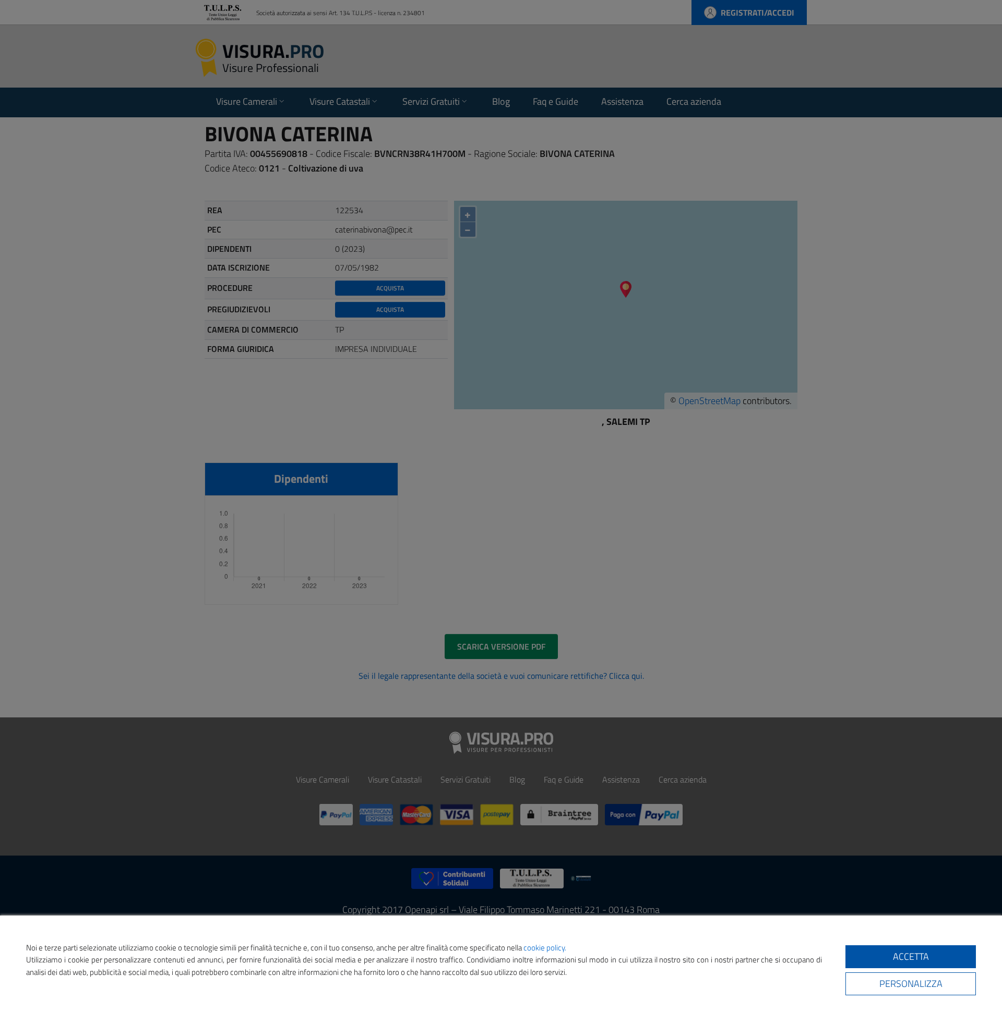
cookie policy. (544, 948)
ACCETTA (911, 956)
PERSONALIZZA (911, 984)
